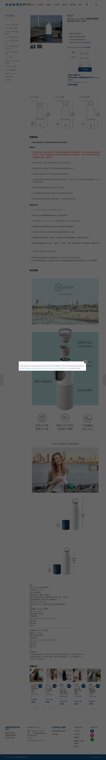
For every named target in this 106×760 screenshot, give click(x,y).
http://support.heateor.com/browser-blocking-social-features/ (44, 368)
